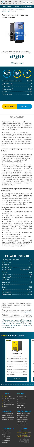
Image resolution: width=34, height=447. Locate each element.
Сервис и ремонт (20, 405)
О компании (16, 6)
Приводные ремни (6, 436)
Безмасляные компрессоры (8, 417)
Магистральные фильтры (22, 419)
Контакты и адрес (21, 407)
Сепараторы (4, 434)
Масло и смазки (5, 442)
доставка (28, 312)
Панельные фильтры (6, 438)
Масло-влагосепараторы (22, 423)
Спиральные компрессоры (7, 419)
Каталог (9, 6)
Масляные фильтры (6, 432)
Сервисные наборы (6, 440)
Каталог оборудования (22, 398)
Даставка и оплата (21, 403)
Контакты (29, 6)
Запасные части (20, 399)
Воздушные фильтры (6, 430)
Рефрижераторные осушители (23, 413)
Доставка (23, 6)
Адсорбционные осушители (23, 415)
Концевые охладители (22, 425)
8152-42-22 (6, 2)
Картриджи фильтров (21, 421)
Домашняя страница (21, 396)
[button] (1, 384)
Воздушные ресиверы (22, 417)
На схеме (6, 406)
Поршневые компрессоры (7, 413)
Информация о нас (21, 401)
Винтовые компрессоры (7, 415)
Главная (4, 6)
